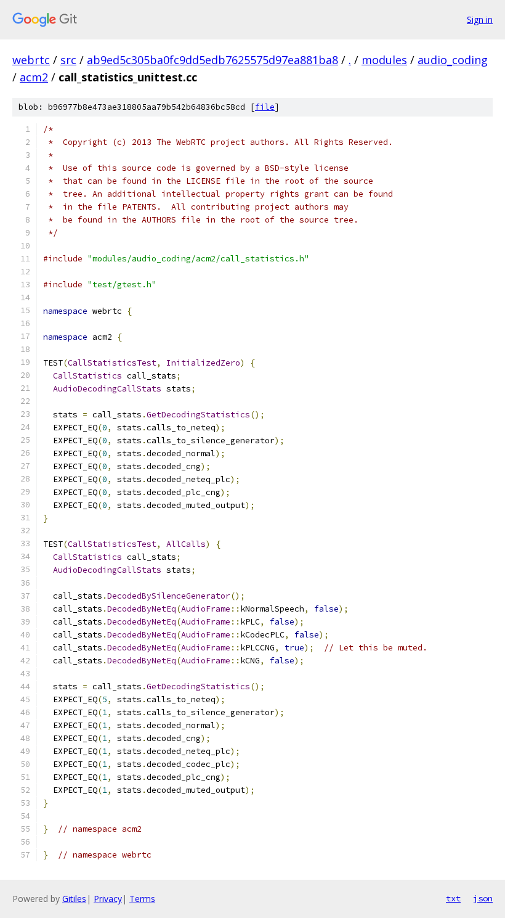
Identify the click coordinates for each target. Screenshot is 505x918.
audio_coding (453, 59)
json (483, 898)
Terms (142, 898)
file (265, 107)
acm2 (34, 77)
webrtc (31, 59)
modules (384, 59)
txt (453, 898)
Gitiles (74, 898)
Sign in (480, 19)
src (68, 59)
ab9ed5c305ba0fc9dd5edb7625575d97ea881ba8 (212, 59)
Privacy (108, 898)
